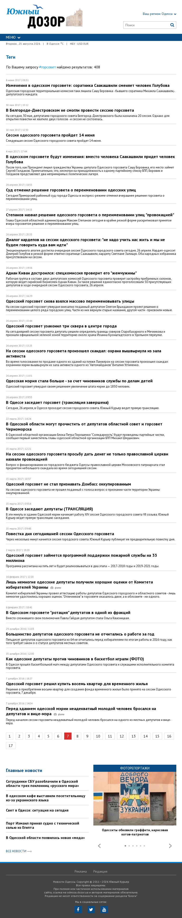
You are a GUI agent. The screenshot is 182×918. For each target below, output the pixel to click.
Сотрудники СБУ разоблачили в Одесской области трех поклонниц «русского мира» (42, 783)
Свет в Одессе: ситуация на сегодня (37, 810)
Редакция (100, 871)
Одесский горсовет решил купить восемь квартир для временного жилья (77, 683)
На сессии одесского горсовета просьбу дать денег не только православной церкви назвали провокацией (87, 456)
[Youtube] (104, 909)
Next (170, 845)
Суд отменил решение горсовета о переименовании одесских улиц (71, 190)
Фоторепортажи (135, 768)
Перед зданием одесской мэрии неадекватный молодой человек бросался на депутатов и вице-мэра (81, 711)
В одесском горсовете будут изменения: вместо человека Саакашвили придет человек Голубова (90, 159)
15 (157, 736)
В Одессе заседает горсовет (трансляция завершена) (57, 402)
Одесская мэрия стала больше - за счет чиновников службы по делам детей (79, 381)
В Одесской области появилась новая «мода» (45, 837)
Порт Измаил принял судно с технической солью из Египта (42, 825)
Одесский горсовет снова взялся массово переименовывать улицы (70, 301)
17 (11, 745)
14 (145, 736)
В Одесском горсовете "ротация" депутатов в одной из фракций (68, 612)
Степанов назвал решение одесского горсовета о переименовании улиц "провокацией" (90, 214)
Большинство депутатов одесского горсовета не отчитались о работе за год (80, 634)
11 (110, 736)
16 (169, 736)
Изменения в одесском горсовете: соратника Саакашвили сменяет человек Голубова (87, 85)
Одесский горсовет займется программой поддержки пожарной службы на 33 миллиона (81, 557)
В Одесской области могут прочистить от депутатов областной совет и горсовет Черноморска (84, 426)
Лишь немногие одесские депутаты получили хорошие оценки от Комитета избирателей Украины (79, 584)
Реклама (81, 871)
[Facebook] (78, 909)
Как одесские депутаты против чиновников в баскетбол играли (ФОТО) (75, 659)
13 (134, 736)
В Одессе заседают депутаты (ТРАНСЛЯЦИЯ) (49, 509)
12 (122, 736)
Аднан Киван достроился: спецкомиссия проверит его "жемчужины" (71, 273)
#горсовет (47, 67)
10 (98, 736)
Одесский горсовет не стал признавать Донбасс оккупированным (68, 484)
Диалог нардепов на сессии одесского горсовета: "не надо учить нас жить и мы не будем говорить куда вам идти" (85, 242)
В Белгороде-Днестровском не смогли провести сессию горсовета (70, 110)
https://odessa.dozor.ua (44, 17)
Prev (99, 845)
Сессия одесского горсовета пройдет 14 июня (50, 135)
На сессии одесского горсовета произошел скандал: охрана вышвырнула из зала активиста (83, 353)
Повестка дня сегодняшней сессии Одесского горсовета (60, 533)
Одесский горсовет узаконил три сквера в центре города (61, 326)
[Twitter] (91, 909)
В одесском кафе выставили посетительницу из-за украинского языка (45, 797)
